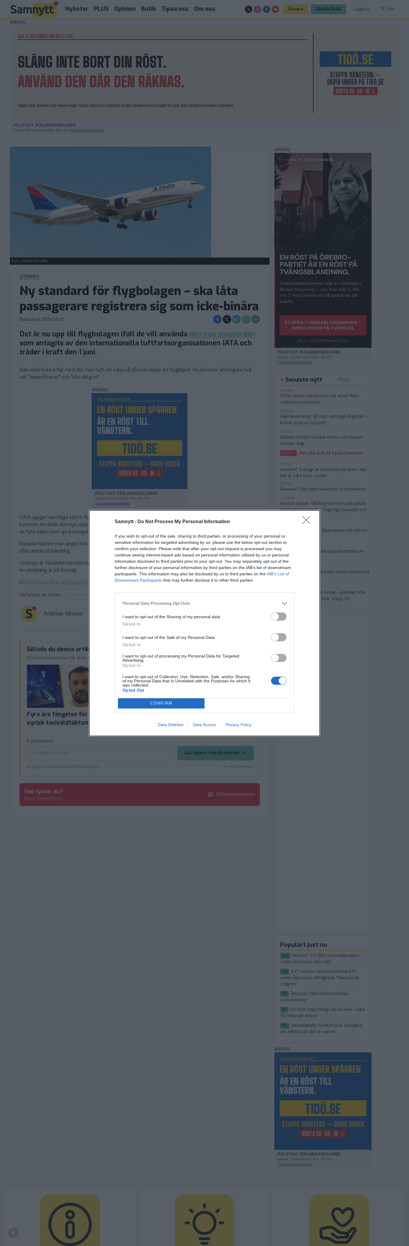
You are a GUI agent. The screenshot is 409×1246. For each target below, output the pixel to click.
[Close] (308, 522)
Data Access (204, 724)
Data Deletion (171, 724)
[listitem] (204, 603)
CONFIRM (161, 703)
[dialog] (204, 623)
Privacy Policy (238, 724)
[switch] (279, 617)
